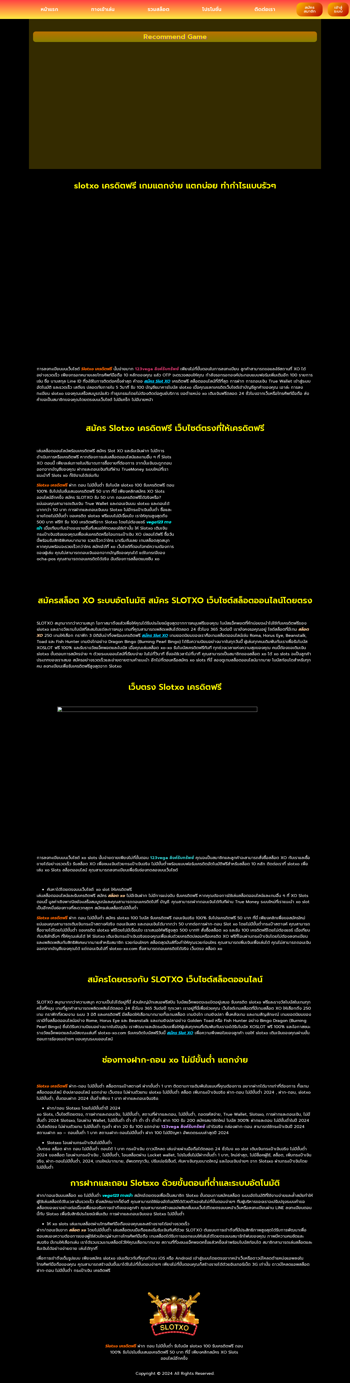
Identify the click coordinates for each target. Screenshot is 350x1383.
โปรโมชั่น (211, 9)
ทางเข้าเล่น (103, 9)
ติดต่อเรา (264, 9)
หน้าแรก (49, 9)
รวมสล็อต (158, 9)
